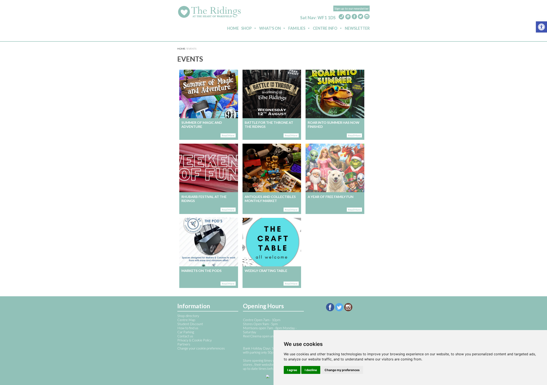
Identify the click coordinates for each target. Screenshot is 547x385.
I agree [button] (292, 370)
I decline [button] (311, 370)
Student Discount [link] (190, 324)
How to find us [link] (187, 328)
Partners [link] (183, 344)
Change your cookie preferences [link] (201, 348)
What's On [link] (270, 28)
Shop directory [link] (188, 316)
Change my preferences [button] (342, 370)
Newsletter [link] (357, 28)
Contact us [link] (185, 336)
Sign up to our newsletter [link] (351, 8)
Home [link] (233, 28)
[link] (541, 26)
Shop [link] (246, 28)
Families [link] (296, 28)
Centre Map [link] (186, 320)
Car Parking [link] (185, 332)
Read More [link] (228, 135)
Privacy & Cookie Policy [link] (194, 340)
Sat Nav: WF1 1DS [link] (318, 17)
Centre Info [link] (325, 28)
